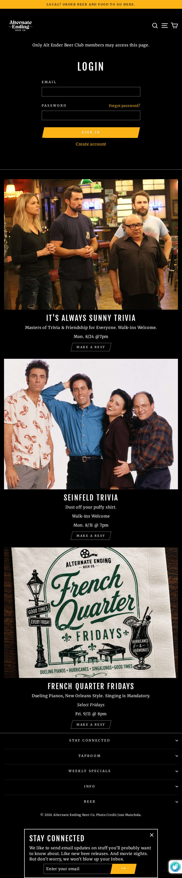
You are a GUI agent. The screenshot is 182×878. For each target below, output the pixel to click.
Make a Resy (91, 347)
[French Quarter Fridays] (91, 612)
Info (90, 786)
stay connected (90, 740)
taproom (89, 756)
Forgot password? (124, 106)
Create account (91, 144)
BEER (90, 802)
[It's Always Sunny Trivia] (91, 244)
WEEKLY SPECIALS (89, 771)
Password (54, 106)
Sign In (91, 132)
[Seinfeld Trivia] (91, 424)
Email (49, 82)
